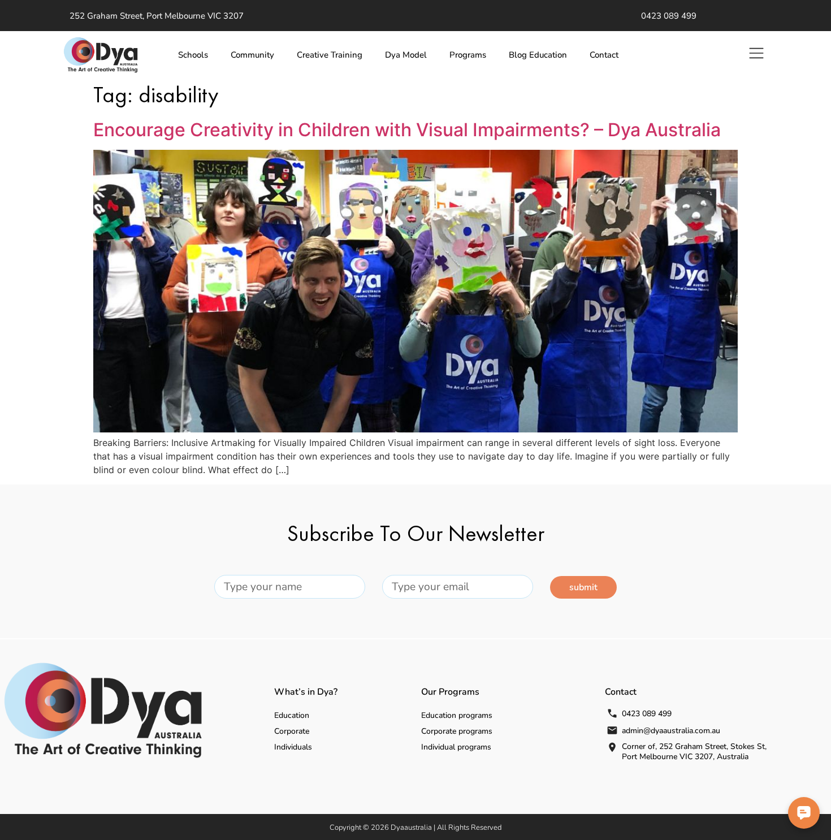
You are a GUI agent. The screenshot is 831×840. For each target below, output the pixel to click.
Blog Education (538, 54)
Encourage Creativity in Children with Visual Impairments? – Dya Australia (407, 130)
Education (291, 715)
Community (252, 54)
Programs (467, 54)
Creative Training (329, 54)
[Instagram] (772, 16)
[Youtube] (738, 16)
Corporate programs (456, 731)
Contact (604, 54)
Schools (193, 54)
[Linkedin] (755, 16)
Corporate (291, 731)
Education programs (456, 715)
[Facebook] (721, 16)
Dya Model (406, 54)
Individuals (293, 747)
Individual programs (456, 747)
